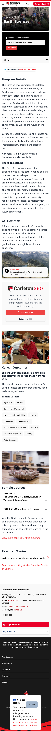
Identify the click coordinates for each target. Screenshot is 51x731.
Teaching (29, 434)
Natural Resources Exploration (15, 427)
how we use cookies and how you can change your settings (25, 722)
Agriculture (8, 403)
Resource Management (12, 434)
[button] (3, 4)
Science (18, 17)
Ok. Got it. (32, 704)
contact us (17, 610)
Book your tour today (27, 69)
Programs (8, 17)
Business (20, 403)
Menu (7, 60)
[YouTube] (10, 615)
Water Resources (10, 440)
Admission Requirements (18, 37)
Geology (33, 415)
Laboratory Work (24, 421)
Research (34, 427)
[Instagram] (6, 615)
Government (8, 421)
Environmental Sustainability (14, 415)
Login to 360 (26, 319)
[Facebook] (3, 615)
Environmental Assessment (14, 409)
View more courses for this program (21, 537)
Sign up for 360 (42, 4)
